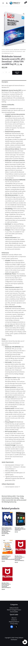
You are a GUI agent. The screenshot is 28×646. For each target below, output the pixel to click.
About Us (14, 618)
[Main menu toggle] (3, 3)
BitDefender (16, 49)
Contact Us (14, 620)
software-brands (9, 49)
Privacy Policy (14, 623)
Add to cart (17, 72)
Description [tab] (5, 82)
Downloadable (14, 611)
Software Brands (14, 608)
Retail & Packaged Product (14, 610)
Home (3, 49)
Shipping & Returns (14, 621)
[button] (7, 3)
